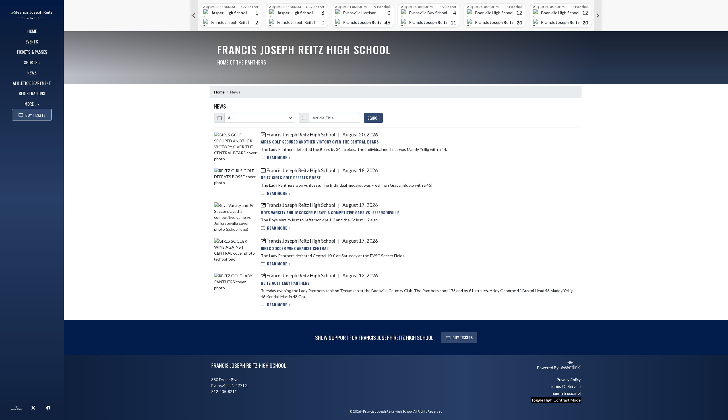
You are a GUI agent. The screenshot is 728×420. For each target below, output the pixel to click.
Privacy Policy (569, 379)
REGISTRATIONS (32, 93)
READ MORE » (278, 157)
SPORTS (31, 62)
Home (219, 92)
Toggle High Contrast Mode (556, 400)
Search (373, 118)
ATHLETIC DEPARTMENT (32, 83)
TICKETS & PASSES (31, 52)
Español (574, 393)
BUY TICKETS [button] (35, 115)
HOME (32, 31)
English (559, 393)
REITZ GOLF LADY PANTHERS (285, 283)
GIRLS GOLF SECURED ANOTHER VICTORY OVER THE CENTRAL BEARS (320, 142)
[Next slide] (598, 15)
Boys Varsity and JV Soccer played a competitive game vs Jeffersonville (330, 212)
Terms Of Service (565, 386)
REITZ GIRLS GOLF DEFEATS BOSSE (291, 177)
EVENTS (32, 41)
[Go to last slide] (194, 15)
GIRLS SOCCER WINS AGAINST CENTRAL (294, 248)
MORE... (30, 104)
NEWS (32, 72)
